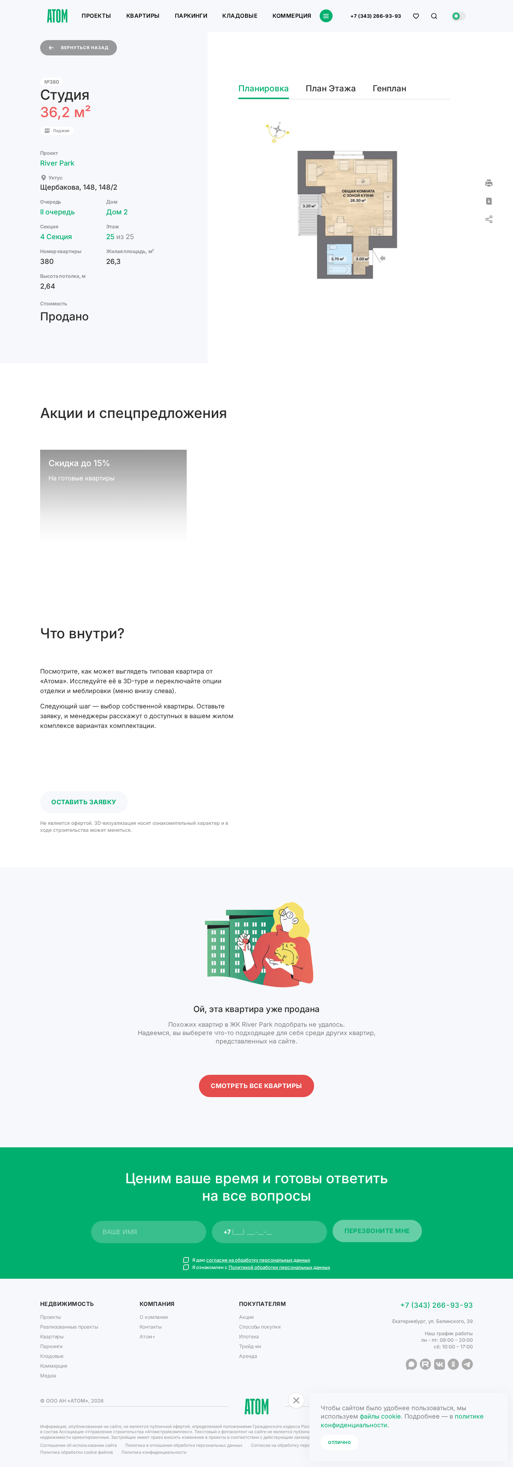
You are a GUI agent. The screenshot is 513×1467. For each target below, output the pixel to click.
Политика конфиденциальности (153, 1452)
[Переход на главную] (57, 16)
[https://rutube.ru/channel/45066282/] (425, 1364)
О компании (154, 1317)
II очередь (57, 212)
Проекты (96, 15)
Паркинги (191, 15)
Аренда (248, 1356)
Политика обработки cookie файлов (76, 1452)
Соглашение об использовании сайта (78, 1445)
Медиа (48, 1375)
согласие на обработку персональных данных (258, 1260)
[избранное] (416, 16)
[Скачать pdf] (489, 201)
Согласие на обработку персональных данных (299, 1445)
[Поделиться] (489, 219)
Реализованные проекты (69, 1327)
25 (120, 237)
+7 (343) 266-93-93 (375, 16)
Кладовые (240, 15)
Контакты (151, 1327)
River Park (57, 163)
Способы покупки (260, 1327)
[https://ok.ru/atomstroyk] (453, 1364)
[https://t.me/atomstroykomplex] (467, 1364)
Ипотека (249, 1336)
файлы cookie (380, 1416)
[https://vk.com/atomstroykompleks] (439, 1364)
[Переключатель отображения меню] (326, 15)
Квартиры (143, 15)
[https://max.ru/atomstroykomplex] (411, 1364)
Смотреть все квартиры (256, 1085)
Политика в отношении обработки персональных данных (184, 1445)
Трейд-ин (250, 1346)
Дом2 (117, 212)
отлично (339, 1442)
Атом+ (147, 1336)
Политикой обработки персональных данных (279, 1267)
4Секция (56, 237)
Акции (246, 1317)
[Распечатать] (489, 183)
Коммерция (292, 15)
